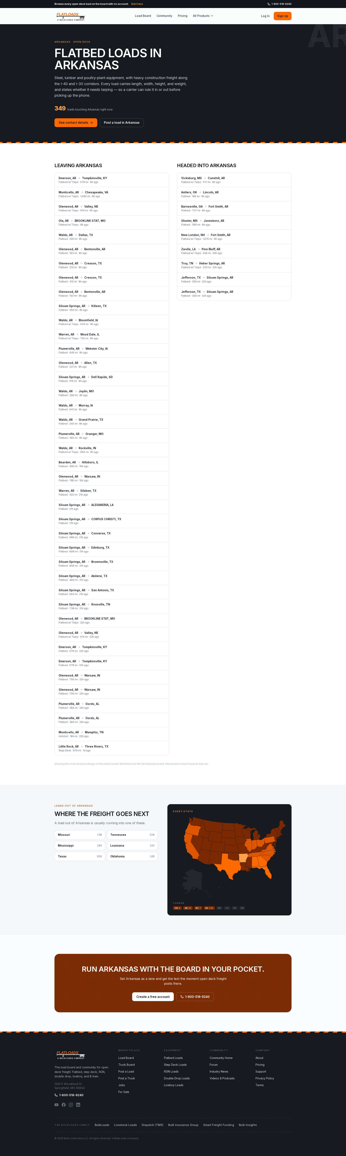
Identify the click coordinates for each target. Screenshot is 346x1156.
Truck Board (126, 1064)
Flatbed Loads (173, 1058)
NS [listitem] (234, 908)
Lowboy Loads (173, 1085)
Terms (259, 1085)
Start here (137, 3)
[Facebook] (64, 1105)
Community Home (221, 1058)
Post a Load (126, 1071)
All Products (201, 15)
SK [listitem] (209, 908)
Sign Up (282, 16)
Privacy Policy (264, 1078)
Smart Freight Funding (218, 1125)
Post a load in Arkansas (122, 122)
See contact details (73, 122)
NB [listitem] (242, 908)
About (259, 1058)
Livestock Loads (125, 1125)
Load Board (143, 15)
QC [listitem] (227, 908)
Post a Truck (126, 1078)
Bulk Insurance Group (183, 1125)
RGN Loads (171, 1071)
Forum (214, 1064)
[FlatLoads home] (71, 16)
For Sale (123, 1092)
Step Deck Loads (175, 1064)
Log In (265, 16)
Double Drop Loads (177, 1078)
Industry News (219, 1071)
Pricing (182, 15)
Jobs (121, 1085)
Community (164, 15)
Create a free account (153, 997)
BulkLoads (102, 1125)
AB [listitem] (188, 908)
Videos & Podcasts (222, 1078)
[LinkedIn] (78, 1105)
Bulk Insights (248, 1125)
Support (260, 1071)
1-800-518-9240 (282, 3)
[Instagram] (71, 1105)
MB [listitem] (219, 908)
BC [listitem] (198, 908)
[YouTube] (56, 1105)
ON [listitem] (177, 908)
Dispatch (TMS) (152, 1125)
